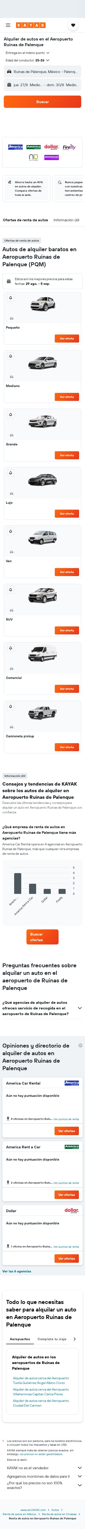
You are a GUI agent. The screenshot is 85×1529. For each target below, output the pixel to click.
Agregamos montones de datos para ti (38, 1476)
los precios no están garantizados (41, 1454)
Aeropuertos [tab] (20, 1339)
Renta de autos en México (19, 1514)
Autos (55, 1510)
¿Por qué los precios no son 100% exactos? (34, 1485)
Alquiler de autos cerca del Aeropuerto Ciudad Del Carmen (41, 1403)
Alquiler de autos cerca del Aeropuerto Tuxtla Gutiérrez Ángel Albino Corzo (41, 1380)
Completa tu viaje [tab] (52, 1339)
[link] (42, 936)
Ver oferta (67, 338)
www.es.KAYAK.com (33, 1510)
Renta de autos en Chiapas (59, 1514)
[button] (8, 25)
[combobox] (28, 52)
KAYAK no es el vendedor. (28, 1467)
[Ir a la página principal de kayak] (31, 25)
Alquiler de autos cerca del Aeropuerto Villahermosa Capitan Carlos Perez (41, 1391)
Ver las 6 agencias (16, 1271)
